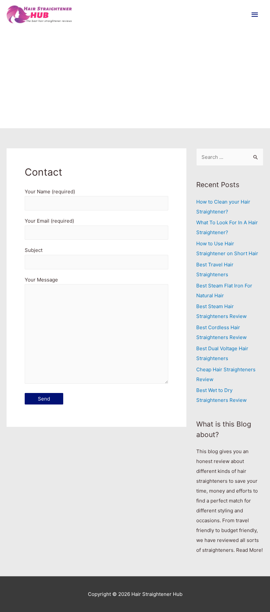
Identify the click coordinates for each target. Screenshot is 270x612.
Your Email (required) (49, 221)
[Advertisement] (135, 79)
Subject (33, 250)
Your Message (41, 280)
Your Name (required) (50, 191)
